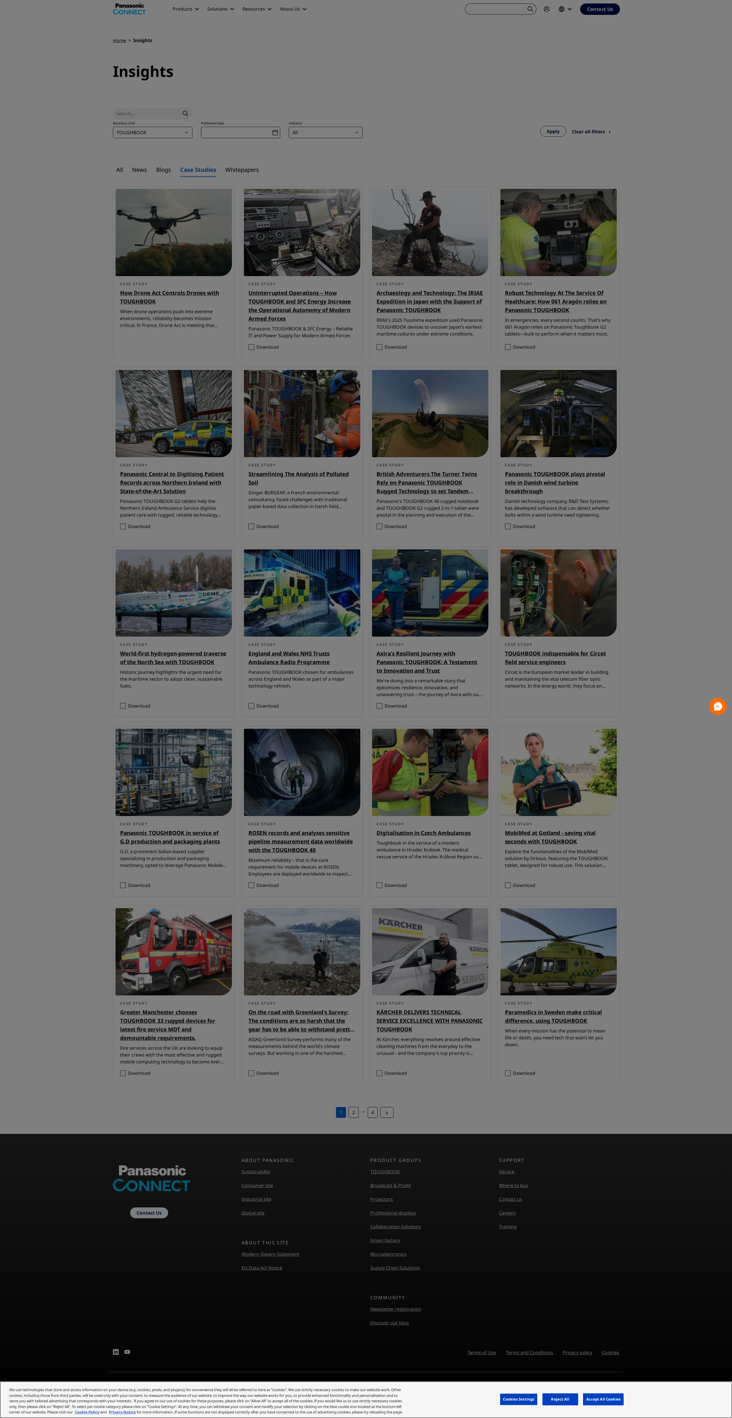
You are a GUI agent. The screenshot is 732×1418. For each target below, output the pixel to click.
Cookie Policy (87, 1412)
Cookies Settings (518, 1399)
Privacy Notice (122, 1412)
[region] (366, 1399)
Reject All (560, 1399)
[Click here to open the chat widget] (718, 706)
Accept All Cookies (603, 1399)
